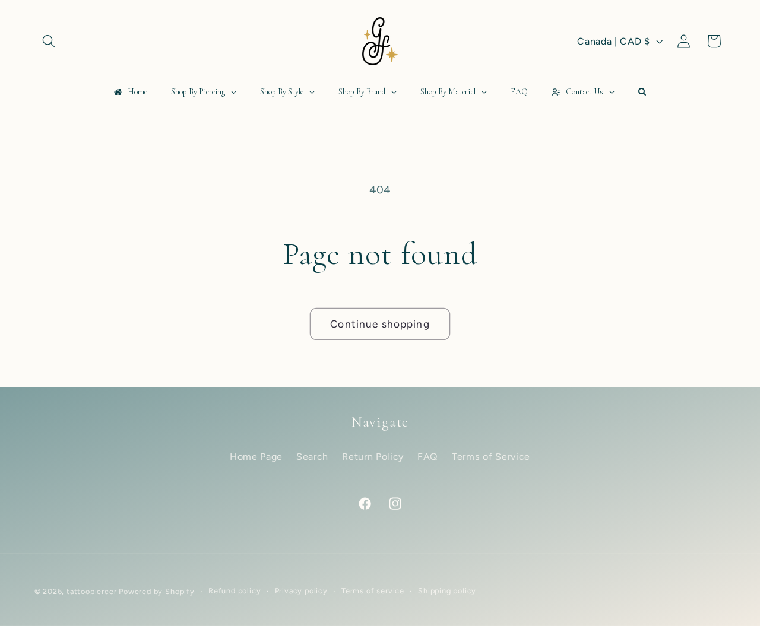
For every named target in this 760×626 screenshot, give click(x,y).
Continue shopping (380, 324)
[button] (49, 41)
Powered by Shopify (157, 591)
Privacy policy (301, 590)
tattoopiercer (91, 591)
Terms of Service (491, 456)
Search (312, 456)
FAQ (427, 456)
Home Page (256, 456)
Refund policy (234, 590)
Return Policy (373, 456)
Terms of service (372, 590)
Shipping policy (447, 590)
